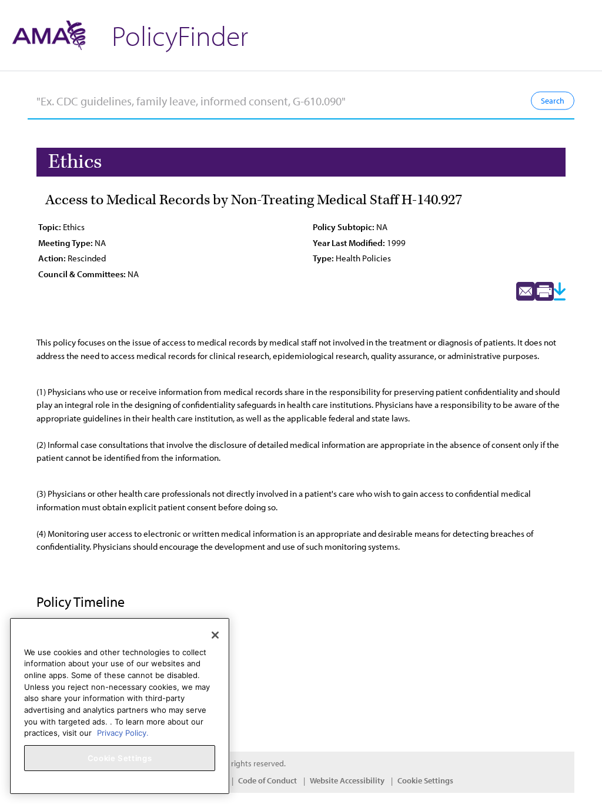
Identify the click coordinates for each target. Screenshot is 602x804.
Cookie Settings (425, 780)
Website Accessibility (347, 780)
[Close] (215, 635)
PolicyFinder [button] (180, 35)
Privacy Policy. (123, 732)
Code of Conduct (267, 780)
